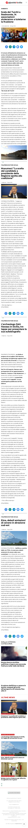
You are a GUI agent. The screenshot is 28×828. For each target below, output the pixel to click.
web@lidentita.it (15, 804)
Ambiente (4, 8)
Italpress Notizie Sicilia (9, 165)
